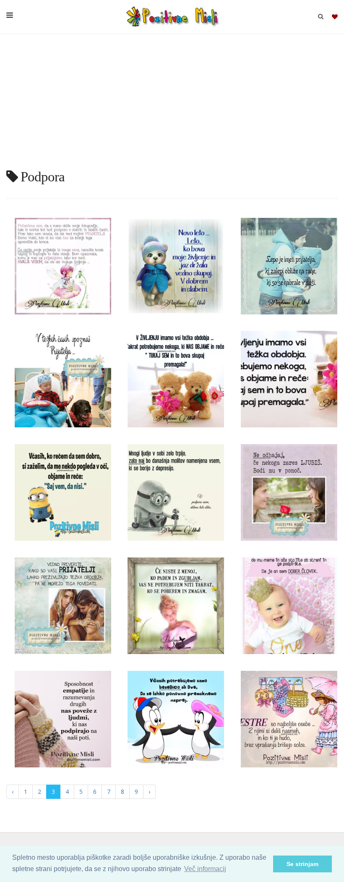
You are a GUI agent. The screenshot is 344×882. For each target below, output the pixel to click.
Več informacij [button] (205, 868)
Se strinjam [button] (302, 864)
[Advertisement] (172, 105)
